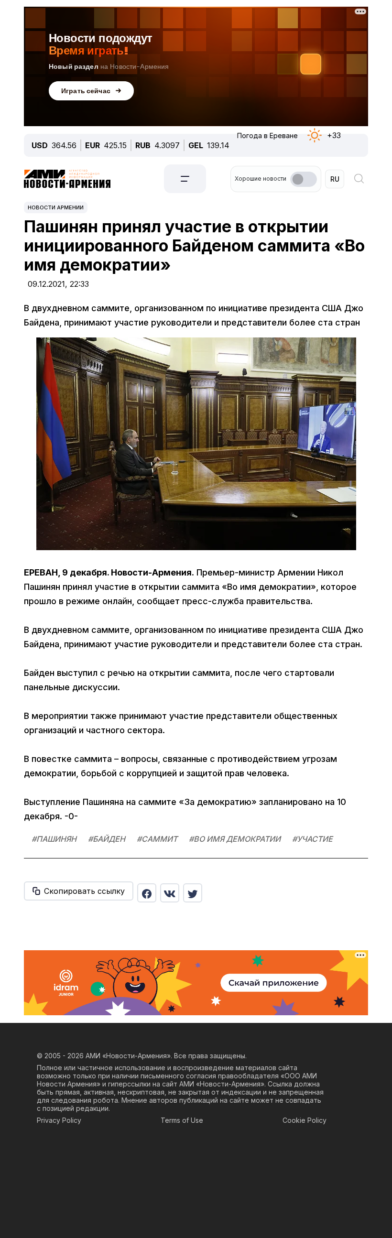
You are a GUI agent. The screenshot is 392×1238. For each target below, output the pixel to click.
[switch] (303, 179)
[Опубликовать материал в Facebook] (147, 893)
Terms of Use (182, 1120)
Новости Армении (56, 207)
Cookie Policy (305, 1120)
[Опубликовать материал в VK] (169, 893)
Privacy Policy (59, 1120)
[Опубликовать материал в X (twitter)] (192, 893)
